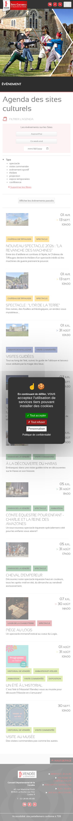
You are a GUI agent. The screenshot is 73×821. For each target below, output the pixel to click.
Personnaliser (36, 428)
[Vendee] (14, 6)
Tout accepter (37, 415)
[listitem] (49, 4)
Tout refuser (37, 422)
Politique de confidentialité (36, 434)
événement (11, 84)
